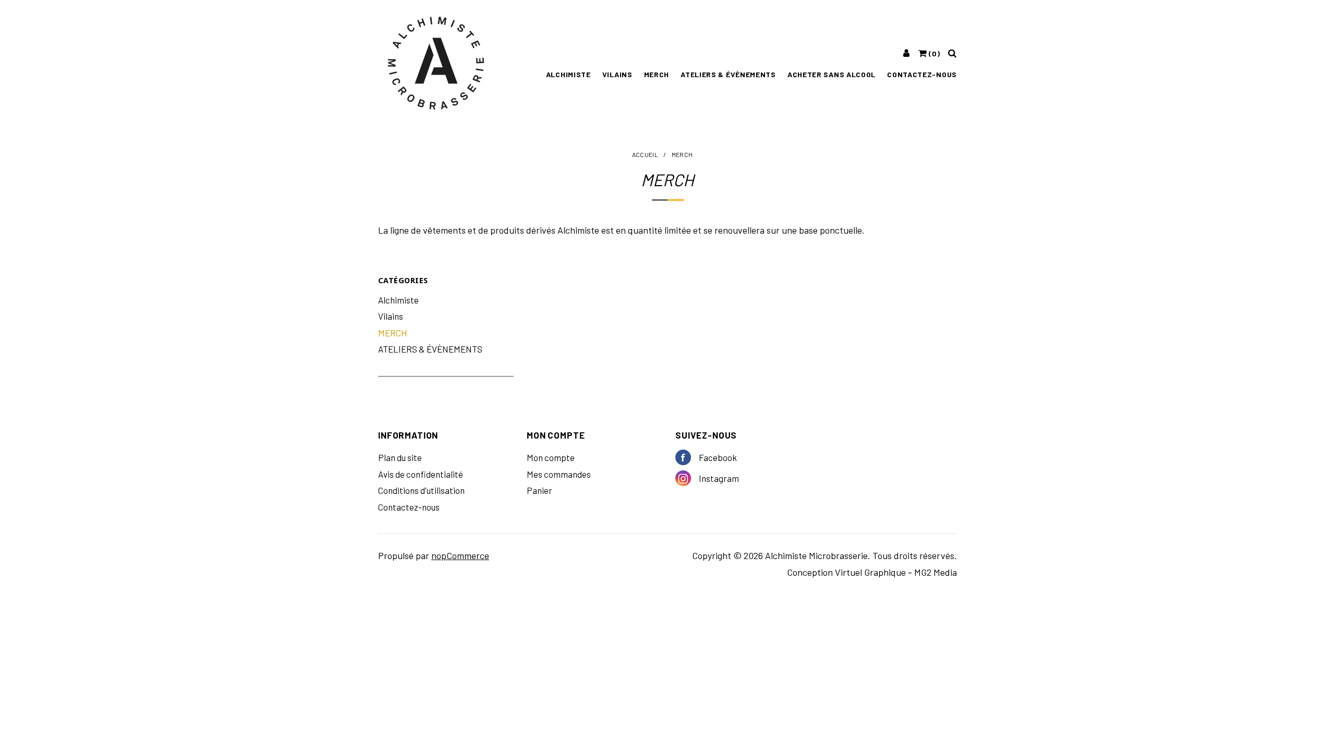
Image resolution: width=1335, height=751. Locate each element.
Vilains (617, 74)
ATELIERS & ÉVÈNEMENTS (728, 74)
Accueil (645, 154)
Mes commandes (559, 474)
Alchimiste (568, 74)
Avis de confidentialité (420, 474)
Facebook (687, 457)
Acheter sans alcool (831, 74)
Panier (539, 490)
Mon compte (551, 457)
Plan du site (400, 457)
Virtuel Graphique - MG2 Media (896, 572)
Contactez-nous (922, 74)
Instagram (687, 478)
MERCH (657, 74)
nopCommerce (460, 555)
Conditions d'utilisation (421, 490)
